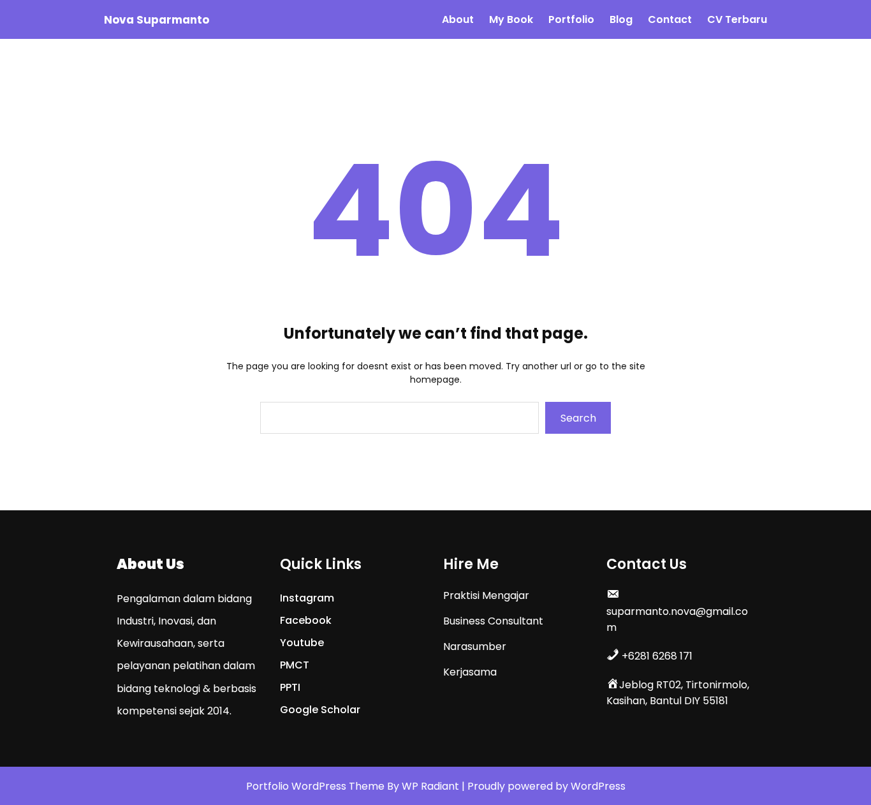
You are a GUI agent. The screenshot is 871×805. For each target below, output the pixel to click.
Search (578, 418)
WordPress (598, 786)
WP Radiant (430, 786)
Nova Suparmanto (156, 19)
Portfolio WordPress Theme (316, 786)
